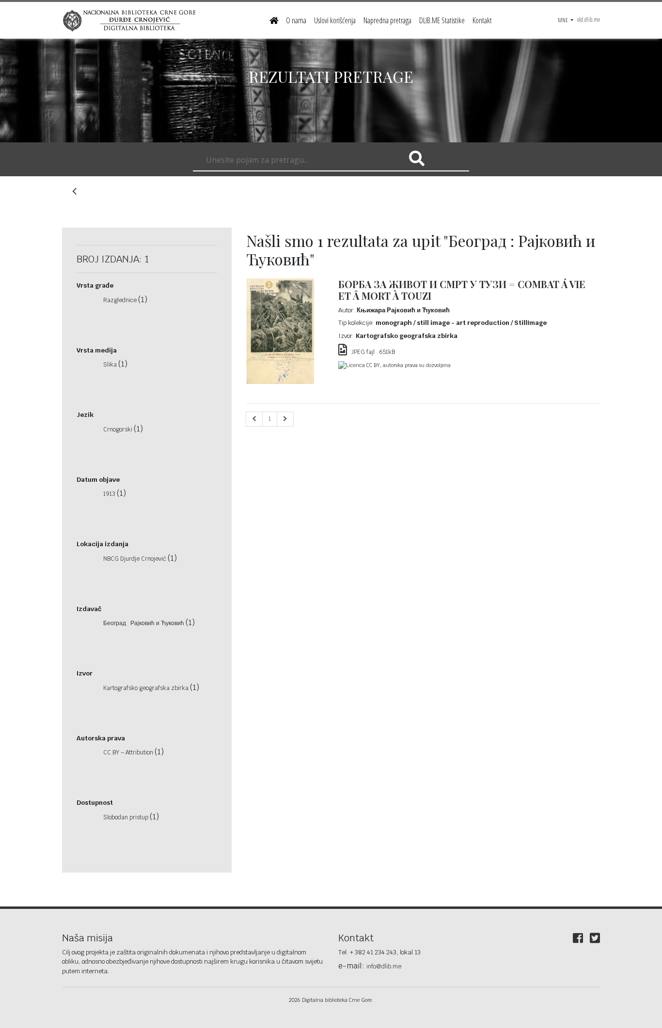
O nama (296, 20)
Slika (110, 364)
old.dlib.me (588, 19)
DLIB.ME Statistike (442, 20)
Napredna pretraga (387, 20)
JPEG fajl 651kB (371, 352)
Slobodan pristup (126, 817)
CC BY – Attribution (129, 752)
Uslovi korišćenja (335, 20)
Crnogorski (118, 429)
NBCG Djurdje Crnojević (135, 559)
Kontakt (482, 20)
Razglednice (120, 300)
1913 (110, 494)
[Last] (285, 419)
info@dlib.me (383, 966)
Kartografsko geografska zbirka (146, 688)
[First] (254, 419)
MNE (563, 20)
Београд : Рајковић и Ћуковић (144, 623)
